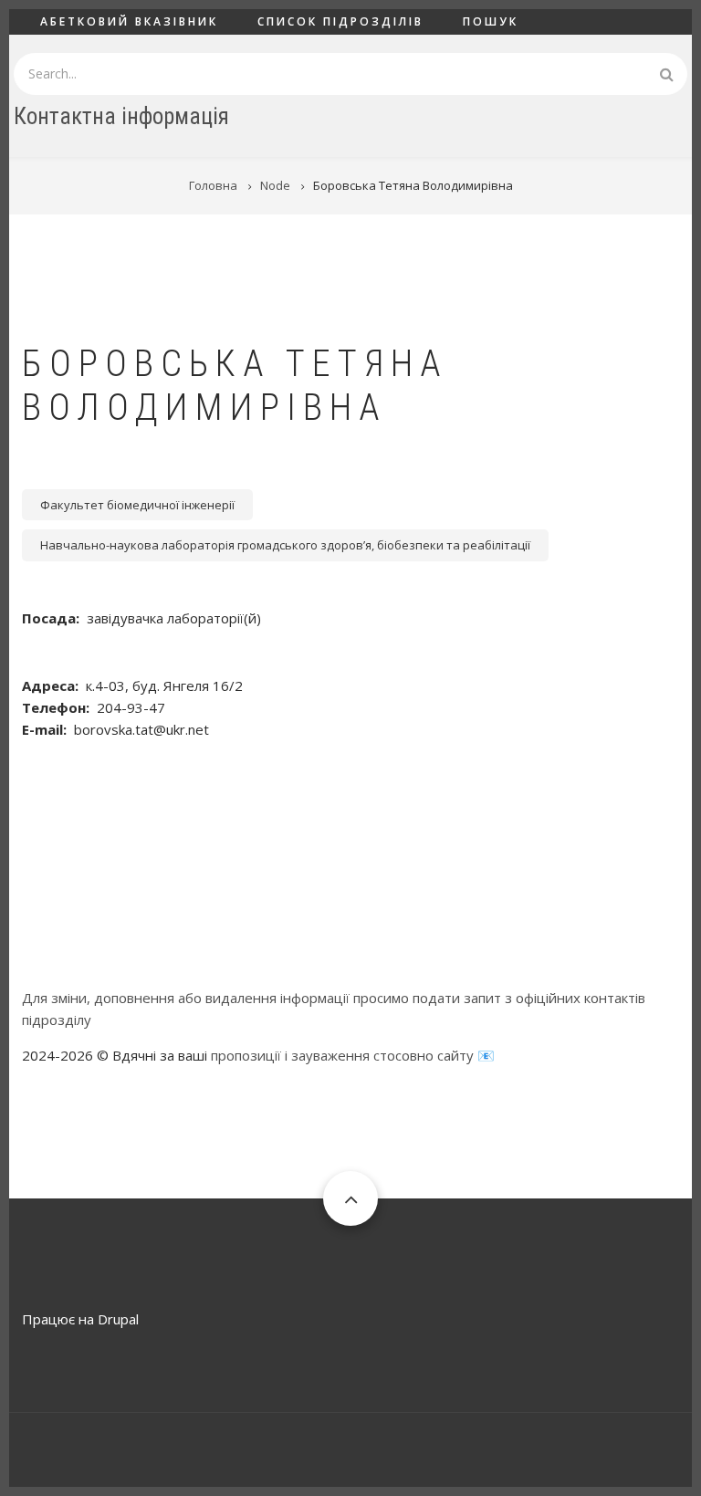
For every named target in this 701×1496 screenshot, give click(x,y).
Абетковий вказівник (129, 21)
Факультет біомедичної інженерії (137, 505)
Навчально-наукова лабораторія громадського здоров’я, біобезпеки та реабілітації (285, 545)
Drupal (118, 1319)
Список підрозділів (340, 21)
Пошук (490, 21)
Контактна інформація (121, 116)
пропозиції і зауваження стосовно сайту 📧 (353, 1055)
